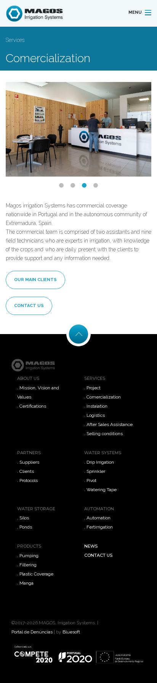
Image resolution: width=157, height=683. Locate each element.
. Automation (97, 518)
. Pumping (27, 555)
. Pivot (90, 480)
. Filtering (27, 564)
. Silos (23, 518)
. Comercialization (102, 397)
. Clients (25, 471)
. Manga (25, 583)
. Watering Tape (100, 489)
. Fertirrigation (98, 527)
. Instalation (95, 406)
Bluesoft (71, 632)
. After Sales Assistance (108, 424)
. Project (92, 388)
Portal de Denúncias (32, 632)
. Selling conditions (103, 433)
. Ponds (24, 527)
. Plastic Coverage (35, 574)
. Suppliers (28, 462)
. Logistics (94, 415)
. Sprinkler (94, 471)
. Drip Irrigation (99, 462)
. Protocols (27, 480)
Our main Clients (35, 279)
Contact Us (29, 305)
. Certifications (31, 406)
